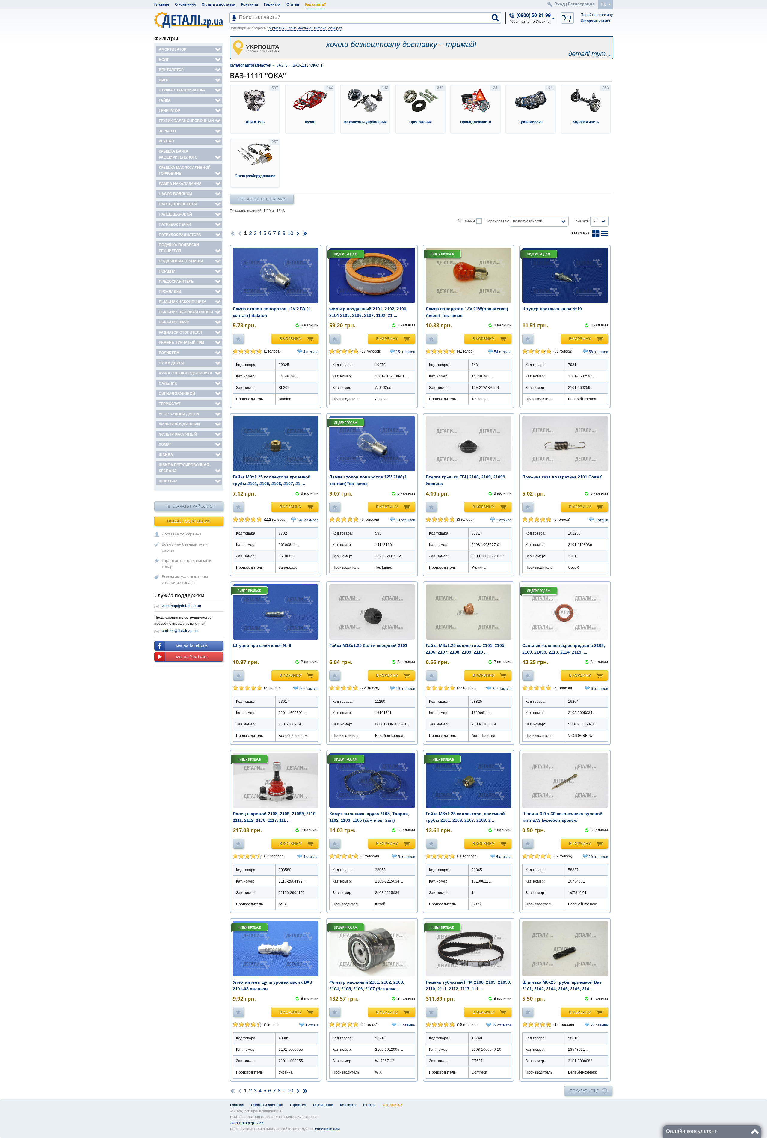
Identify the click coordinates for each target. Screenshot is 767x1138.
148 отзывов (307, 520)
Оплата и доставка (218, 4)
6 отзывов (599, 689)
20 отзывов (598, 857)
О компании (185, 4)
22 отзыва (599, 1025)
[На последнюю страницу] (305, 233)
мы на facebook (192, 645)
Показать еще (584, 1090)
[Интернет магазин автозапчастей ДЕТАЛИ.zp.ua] (189, 21)
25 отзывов (501, 689)
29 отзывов (501, 1025)
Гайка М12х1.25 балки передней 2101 (368, 645)
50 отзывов (308, 689)
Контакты (249, 4)
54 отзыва (502, 352)
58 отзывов (598, 352)
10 (290, 233)
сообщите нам (327, 1129)
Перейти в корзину (597, 15)
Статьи (292, 4)
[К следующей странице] (298, 233)
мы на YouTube (192, 656)
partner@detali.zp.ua (180, 630)
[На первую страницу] (232, 233)
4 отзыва (310, 352)
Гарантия (272, 4)
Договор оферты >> (247, 1123)
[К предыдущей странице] (239, 233)
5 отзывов (406, 857)
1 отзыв (601, 520)
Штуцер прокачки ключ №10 (552, 308)
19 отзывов (405, 689)
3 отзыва (503, 520)
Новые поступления (188, 520)
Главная (161, 4)
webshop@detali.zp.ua (181, 605)
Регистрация (581, 3)
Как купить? (315, 4)
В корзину (290, 338)
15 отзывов (405, 352)
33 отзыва (406, 1025)
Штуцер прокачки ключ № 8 (262, 645)
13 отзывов (405, 520)
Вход (559, 3)
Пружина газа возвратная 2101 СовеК (562, 477)
